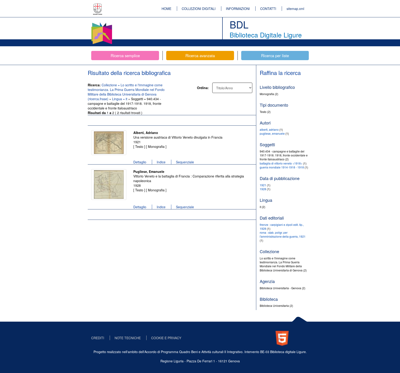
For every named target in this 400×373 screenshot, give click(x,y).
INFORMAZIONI (238, 8)
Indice (161, 162)
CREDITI (97, 338)
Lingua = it (120, 98)
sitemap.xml (295, 8)
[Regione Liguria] (98, 6)
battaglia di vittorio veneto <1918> (281, 163)
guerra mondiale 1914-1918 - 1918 (282, 167)
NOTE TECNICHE (128, 338)
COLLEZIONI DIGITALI (199, 8)
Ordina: (203, 87)
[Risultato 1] (108, 142)
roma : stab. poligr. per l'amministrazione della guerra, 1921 (283, 234)
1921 (263, 185)
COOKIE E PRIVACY (166, 338)
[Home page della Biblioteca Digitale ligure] (102, 23)
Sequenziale (185, 162)
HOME (166, 8)
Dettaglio (139, 162)
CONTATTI (268, 8)
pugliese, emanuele (272, 133)
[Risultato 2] (108, 184)
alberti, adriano (269, 129)
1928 (263, 189)
